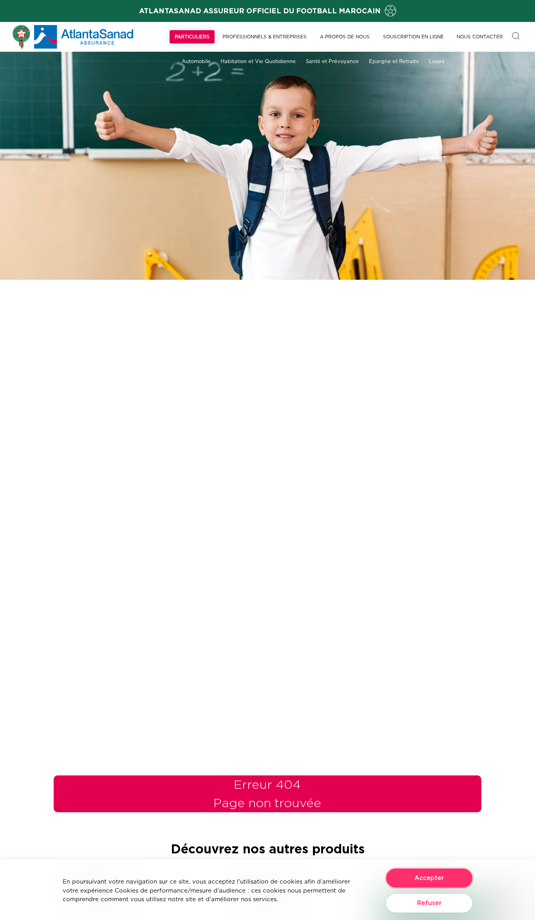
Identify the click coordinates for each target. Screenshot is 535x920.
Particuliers (192, 37)
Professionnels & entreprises (264, 37)
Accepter (429, 878)
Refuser (429, 903)
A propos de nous (345, 37)
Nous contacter (480, 37)
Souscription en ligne (413, 37)
